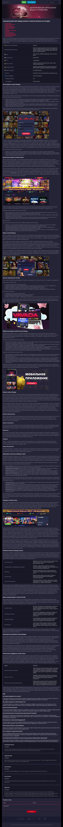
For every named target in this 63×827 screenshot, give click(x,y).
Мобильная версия (9, 28)
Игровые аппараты (9, 32)
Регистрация (31, 2)
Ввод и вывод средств (10, 33)
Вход (24, 2)
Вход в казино (8, 25)
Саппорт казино (9, 36)
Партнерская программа (10, 35)
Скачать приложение (10, 26)
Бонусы (7, 29)
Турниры (7, 31)
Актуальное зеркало (10, 24)
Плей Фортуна (14, 172)
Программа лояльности (10, 30)
